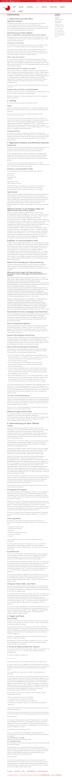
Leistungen (30, 7)
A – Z (37, 7)
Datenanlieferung (56, 1)
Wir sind (21, 7)
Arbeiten (44, 7)
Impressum (38, 1)
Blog (14, 11)
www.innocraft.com (18, 650)
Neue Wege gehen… (59, 31)
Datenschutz (44, 1)
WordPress (59, 775)
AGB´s (50, 1)
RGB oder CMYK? (59, 28)
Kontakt (21, 11)
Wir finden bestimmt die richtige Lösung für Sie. (60, 34)
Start (14, 7)
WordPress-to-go (45, 775)
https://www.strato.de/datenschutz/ (15, 115)
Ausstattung (53, 7)
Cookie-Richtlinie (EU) (65, 1)
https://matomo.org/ (12, 658)
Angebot (62, 7)
